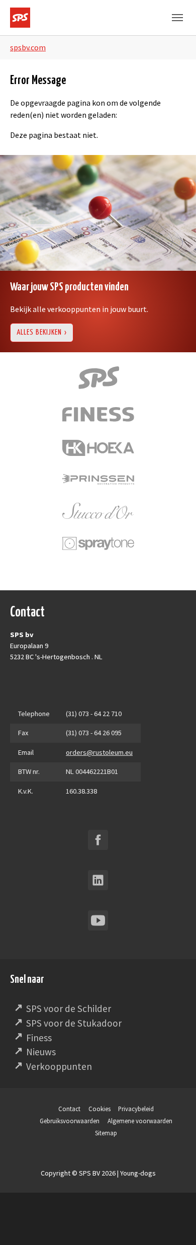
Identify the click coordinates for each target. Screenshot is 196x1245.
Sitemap (106, 1133)
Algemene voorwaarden (140, 1121)
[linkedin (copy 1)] (98, 880)
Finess (39, 1038)
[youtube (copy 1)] (98, 920)
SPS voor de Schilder (68, 1008)
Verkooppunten (59, 1066)
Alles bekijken (39, 332)
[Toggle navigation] (177, 17)
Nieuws (41, 1052)
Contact (69, 1109)
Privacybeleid (136, 1109)
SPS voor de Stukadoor (74, 1023)
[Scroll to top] (174, 1223)
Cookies (99, 1109)
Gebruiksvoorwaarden (70, 1121)
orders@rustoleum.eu (99, 752)
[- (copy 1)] (98, 840)
